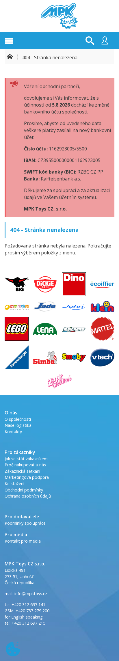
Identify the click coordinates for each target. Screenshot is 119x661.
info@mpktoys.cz (30, 593)
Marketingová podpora (27, 477)
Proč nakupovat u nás (25, 465)
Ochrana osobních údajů (28, 496)
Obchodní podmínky (24, 490)
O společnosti (18, 419)
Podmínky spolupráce (25, 523)
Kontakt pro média (23, 541)
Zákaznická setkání (22, 471)
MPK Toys (59, 16)
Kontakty (13, 431)
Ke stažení (14, 483)
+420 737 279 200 (32, 610)
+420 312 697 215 (28, 623)
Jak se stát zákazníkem (26, 458)
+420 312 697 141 (28, 604)
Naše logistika (18, 425)
